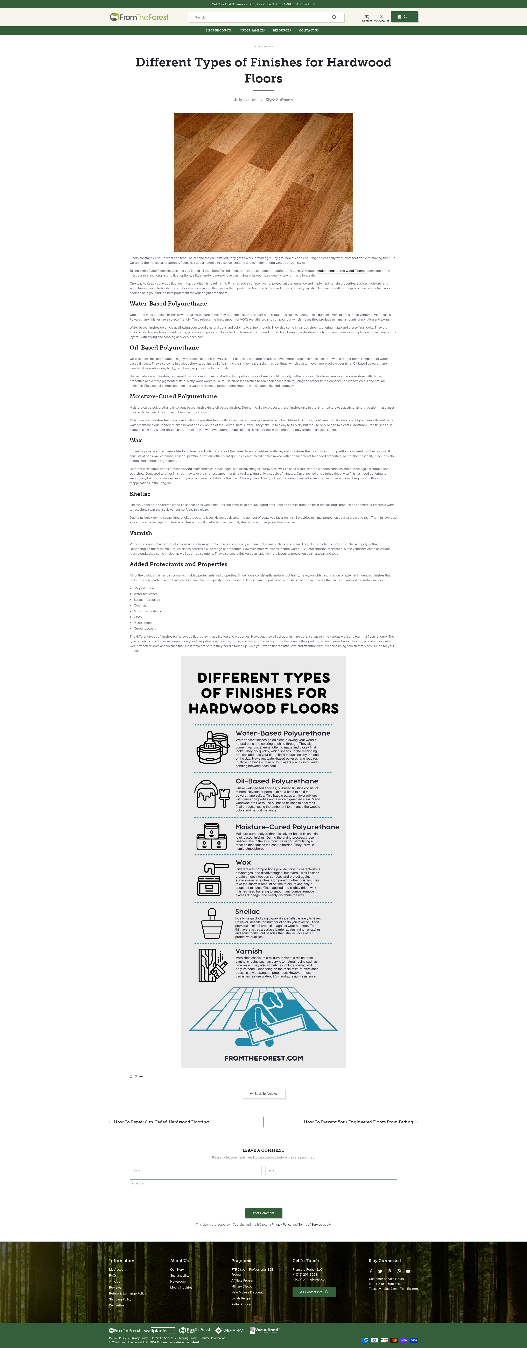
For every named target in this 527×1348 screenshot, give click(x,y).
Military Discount (243, 1286)
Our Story (177, 1269)
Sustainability (179, 1275)
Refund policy (118, 1338)
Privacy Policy (281, 1224)
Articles (267, 46)
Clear (326, 17)
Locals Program (242, 1298)
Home (257, 46)
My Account (117, 1269)
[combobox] (257, 17)
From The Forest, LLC (134, 1342)
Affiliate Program (243, 1280)
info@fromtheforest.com (310, 1279)
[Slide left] (112, 4)
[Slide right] (414, 4)
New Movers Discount (247, 1292)
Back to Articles (266, 1093)
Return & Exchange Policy (127, 1293)
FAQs (113, 1275)
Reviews (115, 1287)
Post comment (263, 1213)
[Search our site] (334, 17)
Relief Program (242, 1304)
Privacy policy (139, 1338)
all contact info (311, 1292)
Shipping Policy (120, 1299)
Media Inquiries (181, 1287)
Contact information (213, 1338)
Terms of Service (310, 1224)
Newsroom (178, 1281)
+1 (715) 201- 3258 (305, 1274)
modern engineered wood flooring (341, 270)
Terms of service (163, 1338)
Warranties (116, 1305)
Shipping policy (187, 1338)
